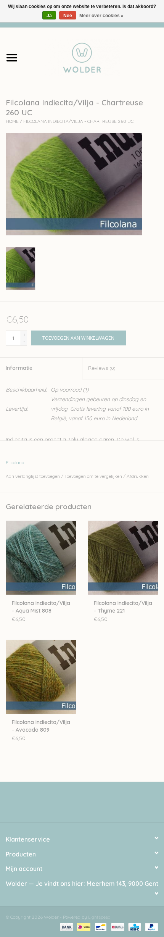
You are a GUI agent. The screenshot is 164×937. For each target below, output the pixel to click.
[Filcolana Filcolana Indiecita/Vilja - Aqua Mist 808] (41, 558)
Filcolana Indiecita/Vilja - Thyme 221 (123, 607)
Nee (67, 15)
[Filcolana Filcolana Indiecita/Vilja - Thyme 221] (123, 558)
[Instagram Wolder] (89, 805)
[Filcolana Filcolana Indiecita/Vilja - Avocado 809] (41, 677)
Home (12, 121)
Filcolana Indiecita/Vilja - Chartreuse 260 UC (78, 121)
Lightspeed (99, 917)
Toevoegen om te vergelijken (93, 476)
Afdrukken (138, 476)
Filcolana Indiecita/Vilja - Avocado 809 (41, 726)
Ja (49, 15)
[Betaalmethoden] (65, 926)
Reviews (101, 367)
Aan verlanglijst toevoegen (33, 476)
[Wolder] (94, 56)
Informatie (19, 367)
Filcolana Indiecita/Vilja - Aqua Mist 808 (41, 607)
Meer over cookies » (101, 15)
